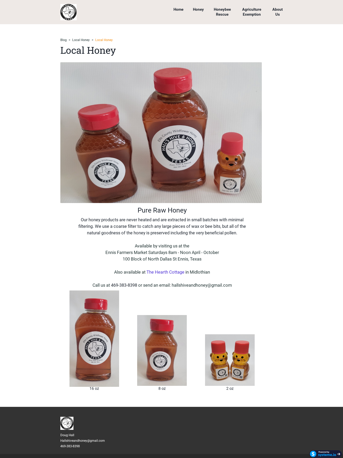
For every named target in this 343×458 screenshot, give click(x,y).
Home (178, 9)
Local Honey (81, 40)
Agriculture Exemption (251, 12)
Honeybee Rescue (222, 12)
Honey (198, 9)
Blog (63, 40)
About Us (277, 12)
